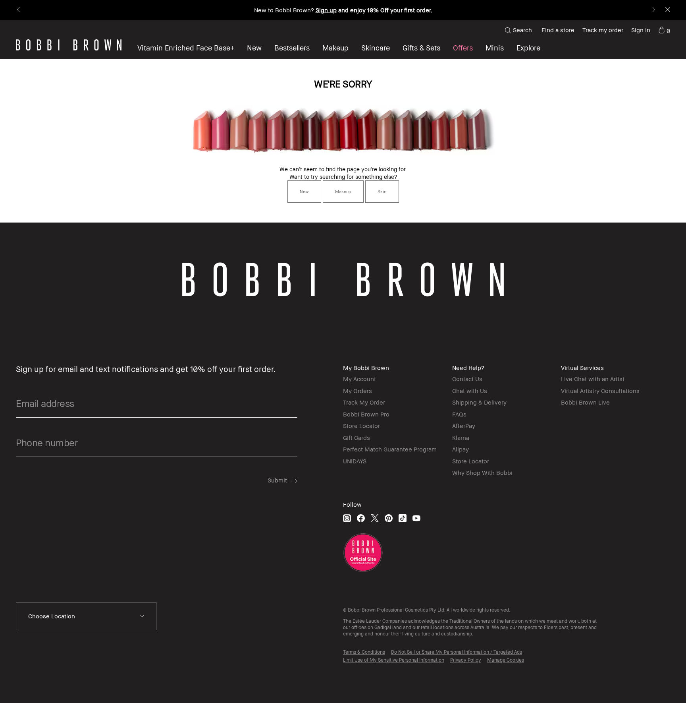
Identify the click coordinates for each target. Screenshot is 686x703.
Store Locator (361, 425)
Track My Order (364, 402)
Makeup (343, 191)
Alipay (460, 449)
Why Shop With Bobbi (482, 472)
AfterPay (463, 425)
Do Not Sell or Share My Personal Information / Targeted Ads (456, 652)
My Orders (357, 390)
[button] (528, 47)
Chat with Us (469, 390)
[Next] (653, 10)
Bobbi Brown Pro (366, 414)
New (304, 191)
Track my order (602, 29)
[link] (664, 30)
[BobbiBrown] (68, 45)
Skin (382, 191)
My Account (359, 378)
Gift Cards (356, 437)
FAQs (459, 414)
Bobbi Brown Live (585, 402)
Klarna (460, 437)
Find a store (557, 29)
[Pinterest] (389, 518)
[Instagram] (347, 518)
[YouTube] (416, 518)
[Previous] (19, 10)
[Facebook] (361, 518)
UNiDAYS (354, 461)
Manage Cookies (505, 660)
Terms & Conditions (364, 652)
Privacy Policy (465, 660)
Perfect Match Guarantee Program (390, 449)
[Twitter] (375, 518)
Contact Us (467, 378)
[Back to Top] (658, 682)
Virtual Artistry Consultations (600, 390)
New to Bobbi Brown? (343, 10)
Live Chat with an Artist (592, 378)
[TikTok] (403, 518)
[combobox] (86, 616)
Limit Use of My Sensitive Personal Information (393, 660)
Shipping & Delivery (479, 402)
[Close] (667, 10)
